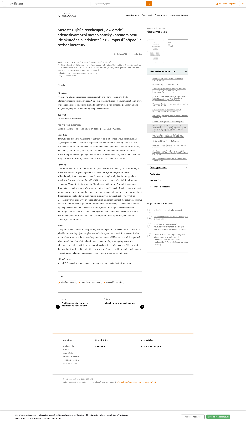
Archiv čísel (147, 15)
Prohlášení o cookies (71, 360)
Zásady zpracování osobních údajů (143, 382)
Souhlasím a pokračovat (218, 417)
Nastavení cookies (70, 364)
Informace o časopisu (179, 15)
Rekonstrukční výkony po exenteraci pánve (168, 122)
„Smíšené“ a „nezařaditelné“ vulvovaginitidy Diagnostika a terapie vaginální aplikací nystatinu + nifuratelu (170, 152)
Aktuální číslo (161, 15)
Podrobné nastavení (193, 417)
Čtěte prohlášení (122, 382)
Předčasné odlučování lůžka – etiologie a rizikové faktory (75, 304)
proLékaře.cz (15, 5)
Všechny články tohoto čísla (162, 71)
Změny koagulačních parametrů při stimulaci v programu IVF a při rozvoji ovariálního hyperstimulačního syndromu (169, 90)
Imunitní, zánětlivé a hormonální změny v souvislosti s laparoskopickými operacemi (168, 136)
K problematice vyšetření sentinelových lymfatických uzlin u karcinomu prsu (166, 110)
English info (137, 54)
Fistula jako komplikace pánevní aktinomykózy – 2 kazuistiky (169, 159)
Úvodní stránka (132, 15)
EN (243, 3)
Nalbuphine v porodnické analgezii (120, 303)
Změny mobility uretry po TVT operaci (166, 141)
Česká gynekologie (158, 167)
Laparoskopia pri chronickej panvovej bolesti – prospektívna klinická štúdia (169, 146)
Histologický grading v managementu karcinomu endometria (170, 116)
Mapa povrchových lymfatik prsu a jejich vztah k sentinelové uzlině (170, 105)
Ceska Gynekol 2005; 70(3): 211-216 (84, 73)
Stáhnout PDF (122, 54)
